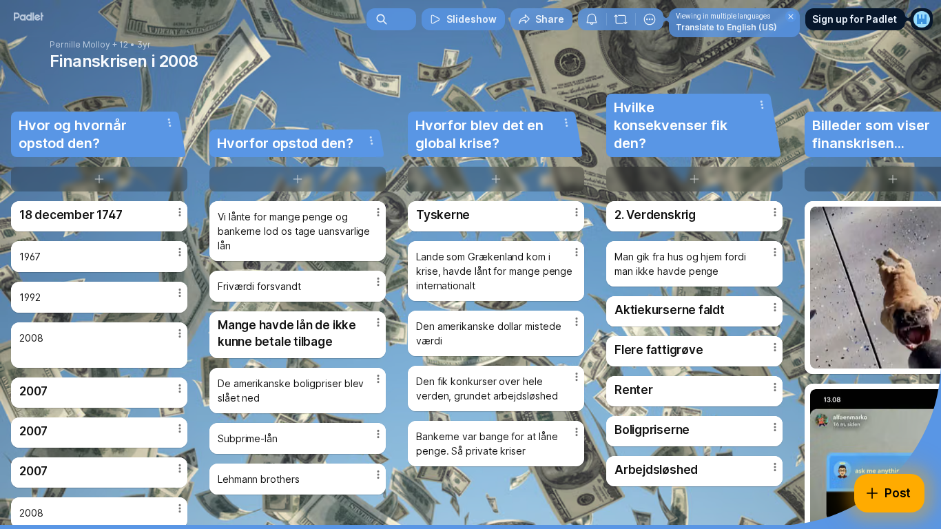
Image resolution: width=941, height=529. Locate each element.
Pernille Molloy (80, 45)
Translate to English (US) (726, 27)
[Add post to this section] (99, 179)
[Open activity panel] (592, 19)
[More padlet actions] (649, 19)
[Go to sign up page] (922, 19)
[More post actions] (179, 212)
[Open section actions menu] (169, 122)
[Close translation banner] (790, 16)
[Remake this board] (620, 19)
